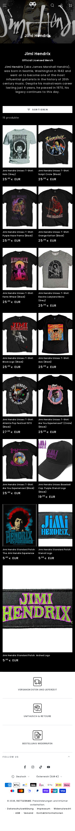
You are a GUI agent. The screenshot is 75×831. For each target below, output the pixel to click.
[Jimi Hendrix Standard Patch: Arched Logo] (37, 608)
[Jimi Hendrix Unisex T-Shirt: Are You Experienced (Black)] (20, 460)
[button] (52, 5)
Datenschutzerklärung (20, 808)
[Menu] (4, 5)
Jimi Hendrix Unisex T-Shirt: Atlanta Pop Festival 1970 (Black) (18, 423)
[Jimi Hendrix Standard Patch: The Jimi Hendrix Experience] (20, 525)
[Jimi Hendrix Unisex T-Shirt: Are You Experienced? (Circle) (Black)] (55, 395)
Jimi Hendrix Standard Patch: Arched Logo (26, 655)
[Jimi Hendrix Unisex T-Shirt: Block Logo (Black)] (20, 334)
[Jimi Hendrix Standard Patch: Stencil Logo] (55, 525)
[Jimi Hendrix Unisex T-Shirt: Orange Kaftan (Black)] (55, 208)
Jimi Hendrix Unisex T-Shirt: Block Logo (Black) (18, 360)
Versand (28, 813)
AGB (17, 813)
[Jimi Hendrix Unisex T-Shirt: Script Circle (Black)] (55, 146)
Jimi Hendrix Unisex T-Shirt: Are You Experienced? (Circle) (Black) (55, 423)
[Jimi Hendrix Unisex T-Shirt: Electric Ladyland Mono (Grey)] (55, 269)
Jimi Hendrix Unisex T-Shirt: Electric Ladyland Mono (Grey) (53, 297)
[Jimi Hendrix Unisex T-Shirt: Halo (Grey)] (20, 146)
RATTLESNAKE (24, 800)
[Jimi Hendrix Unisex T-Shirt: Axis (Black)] (55, 334)
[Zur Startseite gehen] (33, 5)
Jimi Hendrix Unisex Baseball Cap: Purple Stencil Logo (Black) (54, 488)
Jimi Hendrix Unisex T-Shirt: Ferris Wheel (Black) (18, 295)
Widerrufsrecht (62, 808)
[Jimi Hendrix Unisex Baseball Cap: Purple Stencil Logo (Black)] (55, 460)
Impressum (43, 808)
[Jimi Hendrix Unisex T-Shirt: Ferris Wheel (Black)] (20, 269)
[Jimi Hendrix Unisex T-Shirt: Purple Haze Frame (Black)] (20, 208)
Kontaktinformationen (50, 813)
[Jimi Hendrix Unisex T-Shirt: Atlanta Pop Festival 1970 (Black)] (20, 395)
